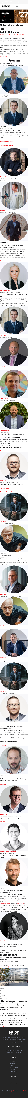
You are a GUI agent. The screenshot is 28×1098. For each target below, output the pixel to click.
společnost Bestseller (5, 903)
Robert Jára (3, 657)
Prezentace (3, 261)
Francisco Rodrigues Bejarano (8, 851)
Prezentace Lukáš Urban (6, 488)
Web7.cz (15, 1090)
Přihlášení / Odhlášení (14, 1052)
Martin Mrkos (3, 367)
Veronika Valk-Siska (5, 290)
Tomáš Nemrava (4, 430)
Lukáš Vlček (3, 335)
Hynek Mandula (4, 398)
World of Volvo (8, 900)
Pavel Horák (3, 177)
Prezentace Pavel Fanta (6, 492)
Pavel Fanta (3, 626)
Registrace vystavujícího (14, 1050)
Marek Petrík (3, 887)
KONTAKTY (14, 1071)
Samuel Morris (4, 941)
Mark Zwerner (3, 814)
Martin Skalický (4, 594)
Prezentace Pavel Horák (6, 141)
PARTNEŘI (14, 1065)
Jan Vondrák (3, 210)
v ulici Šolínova (8, 967)
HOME (14, 1061)
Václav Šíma (3, 480)
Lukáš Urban (3, 521)
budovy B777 (20, 903)
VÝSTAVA (12, 1063)
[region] (14, 16)
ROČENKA (14, 1069)
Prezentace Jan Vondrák (6, 145)
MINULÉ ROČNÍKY (14, 1067)
